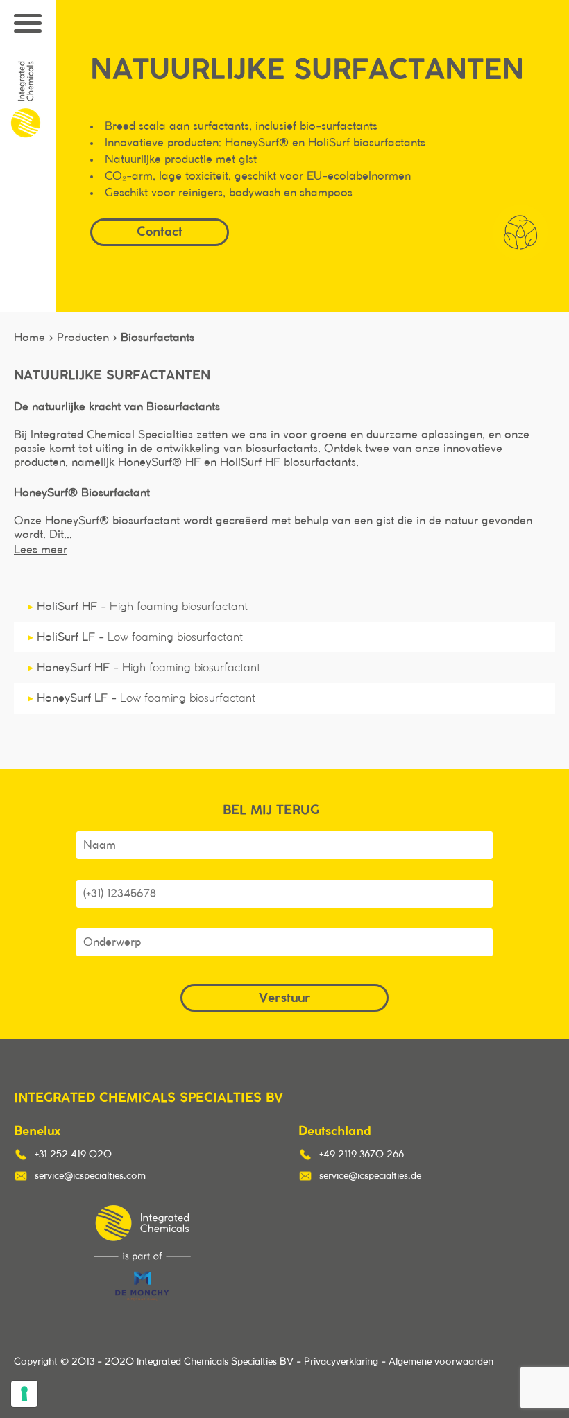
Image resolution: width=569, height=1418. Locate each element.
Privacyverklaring (341, 1362)
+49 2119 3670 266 (361, 1154)
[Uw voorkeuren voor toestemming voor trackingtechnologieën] (24, 1394)
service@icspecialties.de (370, 1176)
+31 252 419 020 (73, 1154)
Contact (159, 231)
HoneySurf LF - (141, 698)
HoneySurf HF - (144, 667)
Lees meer (40, 549)
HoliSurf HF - (138, 606)
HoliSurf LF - (135, 637)
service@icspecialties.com (90, 1176)
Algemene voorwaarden (441, 1362)
